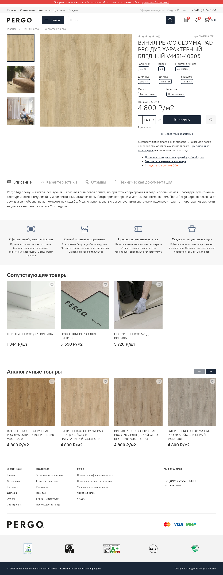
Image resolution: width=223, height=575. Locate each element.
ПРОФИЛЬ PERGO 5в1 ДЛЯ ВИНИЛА (133, 336)
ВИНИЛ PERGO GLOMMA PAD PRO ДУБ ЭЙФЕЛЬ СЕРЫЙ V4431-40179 (189, 435)
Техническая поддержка (49, 475)
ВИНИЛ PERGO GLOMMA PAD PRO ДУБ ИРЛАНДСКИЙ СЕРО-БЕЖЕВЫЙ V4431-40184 (136, 435)
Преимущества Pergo (48, 504)
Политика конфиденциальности (95, 475)
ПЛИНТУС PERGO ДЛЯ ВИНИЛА (30, 334)
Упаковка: (187, 76)
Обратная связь (86, 492)
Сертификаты (14, 504)
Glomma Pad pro (55, 29)
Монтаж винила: (185, 64)
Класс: (162, 64)
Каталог (12, 10)
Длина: (163, 76)
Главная (12, 29)
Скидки (73, 10)
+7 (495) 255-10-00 (204, 10)
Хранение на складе (47, 481)
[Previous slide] (47, 80)
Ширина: (143, 76)
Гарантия (41, 492)
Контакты (45, 10)
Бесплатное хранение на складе (165, 161)
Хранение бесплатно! (155, 2)
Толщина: (144, 64)
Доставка (59, 10)
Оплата (11, 498)
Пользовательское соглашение (95, 481)
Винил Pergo (31, 29)
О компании (27, 10)
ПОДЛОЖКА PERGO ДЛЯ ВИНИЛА (78, 336)
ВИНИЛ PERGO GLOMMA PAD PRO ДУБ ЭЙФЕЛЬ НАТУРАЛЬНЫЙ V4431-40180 (82, 435)
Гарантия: (172, 89)
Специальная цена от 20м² (162, 165)
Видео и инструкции (47, 498)
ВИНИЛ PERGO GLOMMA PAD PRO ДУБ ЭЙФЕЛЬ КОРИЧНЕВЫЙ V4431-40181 (31, 435)
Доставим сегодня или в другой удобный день (174, 157)
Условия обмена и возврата (92, 487)
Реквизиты (42, 487)
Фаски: (142, 89)
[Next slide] (125, 80)
